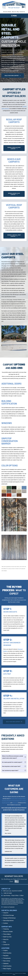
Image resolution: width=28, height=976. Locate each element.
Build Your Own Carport (12, 75)
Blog (18, 11)
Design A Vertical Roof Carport (14, 235)
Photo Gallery (7, 934)
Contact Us (22, 11)
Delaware (14, 802)
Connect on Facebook (8, 907)
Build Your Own (7, 936)
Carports (5, 912)
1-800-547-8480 (7, 893)
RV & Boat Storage (8, 915)
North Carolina (7, 953)
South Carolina (6, 802)
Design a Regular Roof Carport (14, 148)
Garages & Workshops (9, 918)
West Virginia (18, 798)
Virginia (13, 798)
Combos (5, 923)
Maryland (9, 800)
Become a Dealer (7, 11)
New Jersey (23, 800)
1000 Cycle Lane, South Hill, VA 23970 (12, 890)
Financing (6, 929)
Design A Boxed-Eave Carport (14, 194)
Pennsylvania (15, 800)
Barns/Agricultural (8, 920)
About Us (14, 11)
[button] (14, 757)
